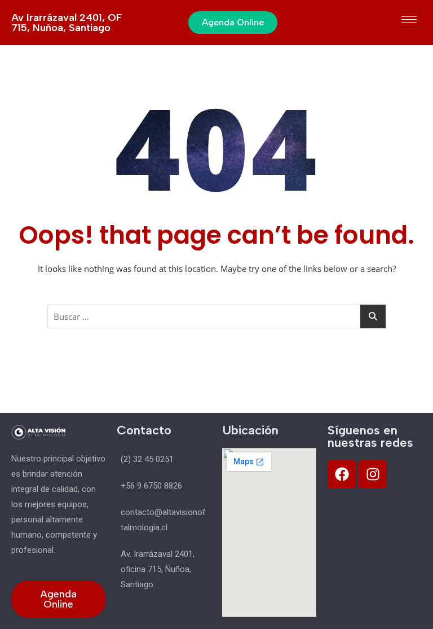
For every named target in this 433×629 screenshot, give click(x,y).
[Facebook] (342, 474)
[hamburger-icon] (409, 19)
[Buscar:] (216, 316)
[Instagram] (373, 474)
